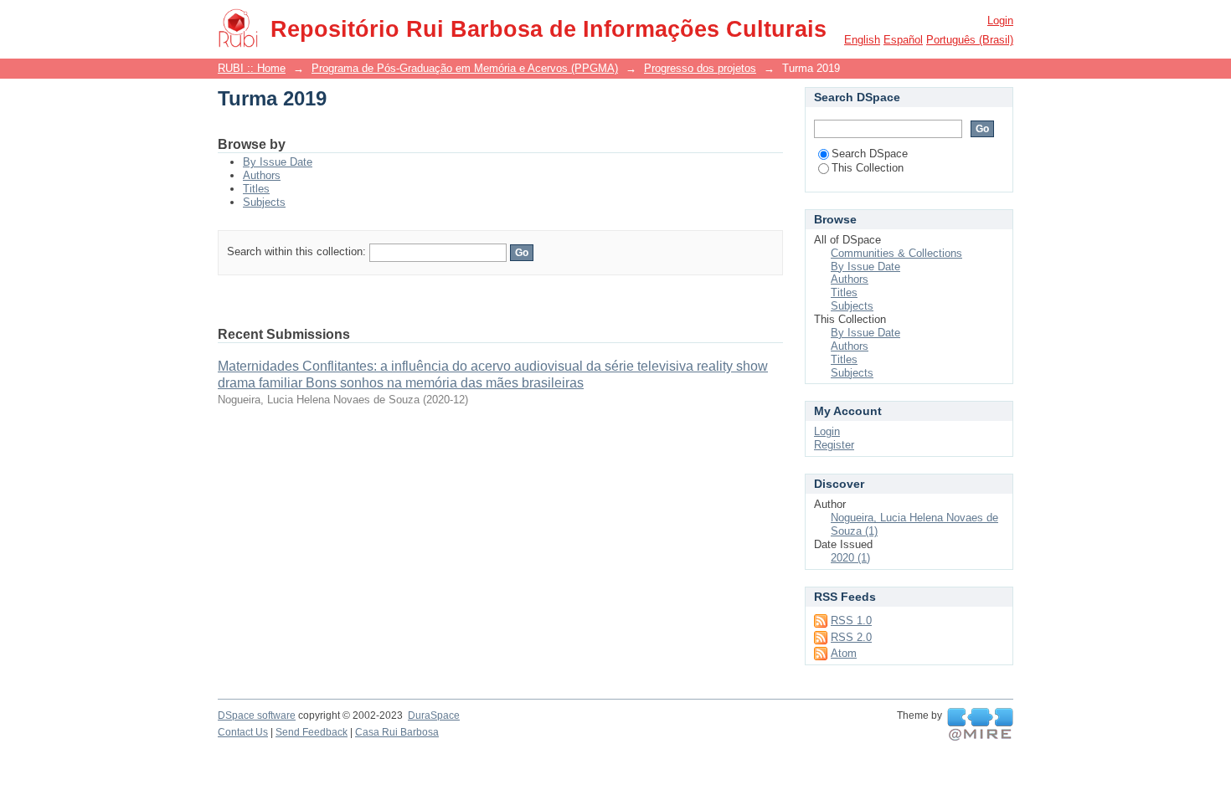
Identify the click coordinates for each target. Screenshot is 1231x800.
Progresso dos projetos (700, 68)
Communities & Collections (896, 253)
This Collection (868, 168)
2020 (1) (850, 557)
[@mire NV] (980, 725)
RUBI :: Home (252, 68)
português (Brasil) (969, 39)
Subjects (264, 202)
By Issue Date (277, 162)
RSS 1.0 (851, 620)
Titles (256, 188)
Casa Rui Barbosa (397, 732)
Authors (262, 175)
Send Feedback (312, 732)
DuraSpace (434, 715)
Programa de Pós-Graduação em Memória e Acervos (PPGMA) (465, 68)
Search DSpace (870, 153)
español (903, 39)
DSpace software (257, 715)
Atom (844, 653)
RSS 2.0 (851, 637)
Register (834, 444)
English (862, 39)
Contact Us (243, 732)
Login (1000, 20)
